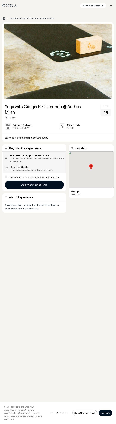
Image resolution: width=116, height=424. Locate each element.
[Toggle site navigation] (111, 5)
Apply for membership (34, 184)
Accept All (105, 412)
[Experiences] (3, 18)
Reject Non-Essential (84, 412)
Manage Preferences (59, 413)
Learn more (9, 419)
